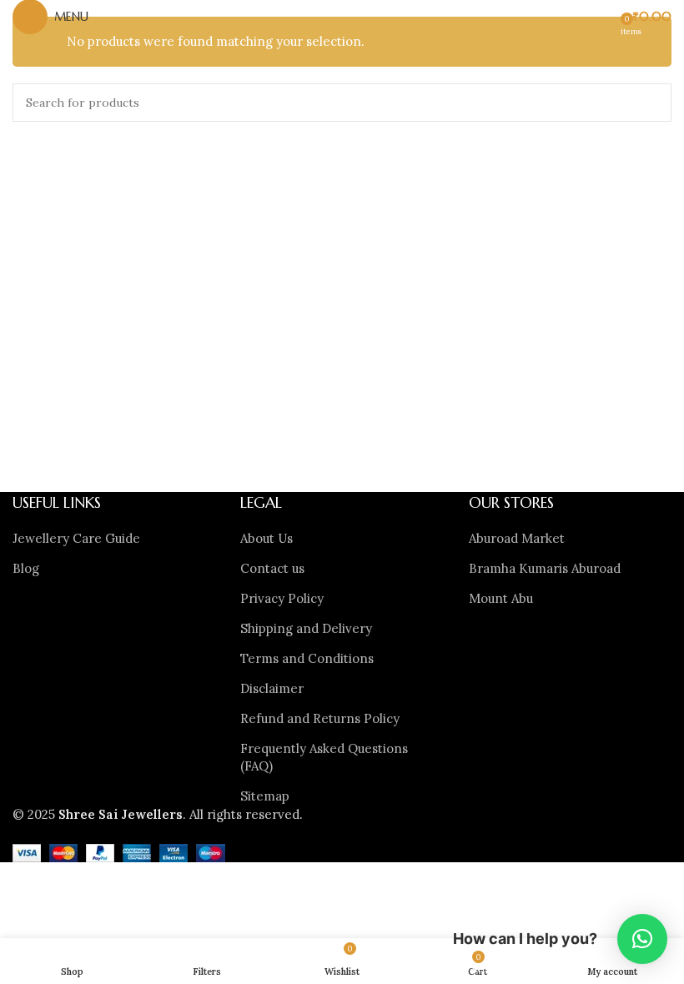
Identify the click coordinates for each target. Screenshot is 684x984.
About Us (266, 538)
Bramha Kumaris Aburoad (545, 568)
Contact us (272, 568)
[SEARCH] (652, 102)
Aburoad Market (517, 538)
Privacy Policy (282, 598)
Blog (26, 568)
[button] (642, 939)
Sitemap (264, 796)
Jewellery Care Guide (76, 538)
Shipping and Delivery (306, 628)
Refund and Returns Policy (320, 718)
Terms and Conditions (307, 658)
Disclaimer (272, 688)
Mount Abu (501, 598)
